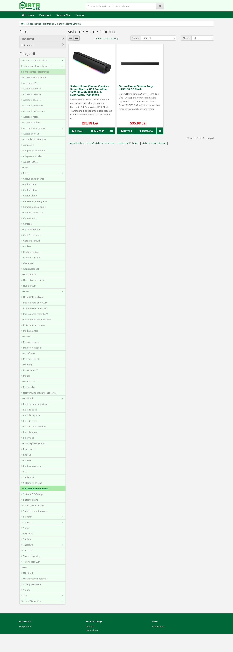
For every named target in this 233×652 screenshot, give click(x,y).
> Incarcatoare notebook (34, 308)
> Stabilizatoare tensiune (34, 511)
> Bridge (42, 173)
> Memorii (26, 336)
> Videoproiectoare (31, 584)
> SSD (24, 471)
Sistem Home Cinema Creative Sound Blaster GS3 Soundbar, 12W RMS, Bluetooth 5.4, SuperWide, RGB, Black (89, 90)
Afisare (186, 38)
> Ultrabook (27, 573)
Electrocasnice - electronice (40, 23)
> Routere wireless (31, 465)
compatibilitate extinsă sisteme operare (91, 143)
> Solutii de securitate (32, 505)
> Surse (25, 527)
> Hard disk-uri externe (33, 280)
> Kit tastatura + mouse (33, 325)
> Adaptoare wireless (32, 156)
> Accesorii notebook (32, 105)
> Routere (26, 460)
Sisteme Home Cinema (69, 23)
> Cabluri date (28, 184)
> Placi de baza (29, 409)
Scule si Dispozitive (42, 601)
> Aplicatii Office (29, 161)
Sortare (136, 38)
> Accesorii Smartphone (33, 77)
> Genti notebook (30, 268)
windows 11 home (128, 143)
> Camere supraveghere (34, 201)
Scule (42, 595)
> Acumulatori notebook (33, 139)
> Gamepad (27, 263)
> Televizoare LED (30, 561)
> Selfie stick (27, 477)
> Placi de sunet (29, 432)
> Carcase (26, 223)
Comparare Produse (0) (106, 38)
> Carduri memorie (31, 229)
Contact (90, 626)
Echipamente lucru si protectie (42, 66)
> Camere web (28, 218)
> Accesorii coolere (31, 99)
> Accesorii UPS (29, 82)
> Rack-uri (26, 454)
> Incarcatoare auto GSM (34, 302)
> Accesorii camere (31, 88)
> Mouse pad (28, 381)
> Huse (42, 291)
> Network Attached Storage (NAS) (38, 392)
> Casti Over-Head (30, 235)
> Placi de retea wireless (34, 426)
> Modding (26, 364)
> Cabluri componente (32, 178)
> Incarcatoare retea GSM (34, 313)
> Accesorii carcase (31, 94)
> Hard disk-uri (29, 274)
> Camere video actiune (33, 206)
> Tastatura (42, 544)
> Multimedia (28, 387)
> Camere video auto (32, 212)
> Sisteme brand (29, 499)
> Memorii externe (30, 342)
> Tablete (26, 539)
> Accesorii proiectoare (33, 111)
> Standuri (42, 516)
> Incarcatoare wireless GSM (36, 319)
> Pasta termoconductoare (35, 404)
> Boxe (24, 167)
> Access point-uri (30, 133)
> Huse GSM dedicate (32, 297)
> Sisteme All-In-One (31, 482)
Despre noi (25, 626)
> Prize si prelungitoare (33, 443)
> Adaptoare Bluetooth (33, 150)
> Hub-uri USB (28, 285)
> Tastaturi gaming (30, 556)
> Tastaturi (26, 550)
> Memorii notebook (31, 347)
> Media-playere (29, 330)
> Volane (26, 589)
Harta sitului (92, 630)
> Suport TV (42, 522)
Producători (158, 626)
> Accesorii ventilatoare (42, 128)
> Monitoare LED (29, 370)
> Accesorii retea (30, 116)
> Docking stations (30, 251)
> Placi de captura (30, 415)
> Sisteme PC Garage (32, 494)
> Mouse (25, 375)
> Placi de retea (29, 420)
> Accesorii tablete (30, 122)
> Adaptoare (27, 144)
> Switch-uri (27, 533)
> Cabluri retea (29, 190)
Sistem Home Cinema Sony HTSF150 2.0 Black (136, 87)
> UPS (24, 567)
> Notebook (42, 398)
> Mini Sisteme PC (30, 358)
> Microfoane (28, 353)
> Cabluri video (29, 195)
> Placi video (27, 437)
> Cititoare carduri (30, 240)
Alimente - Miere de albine (42, 60)
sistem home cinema (154, 143)
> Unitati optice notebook (34, 578)
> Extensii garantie (30, 257)
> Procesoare (28, 449)
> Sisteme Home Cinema (34, 488)
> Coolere (26, 246)
